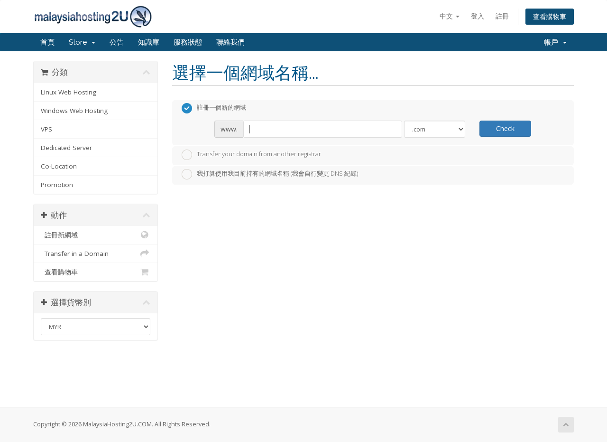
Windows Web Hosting (74, 110)
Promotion (57, 184)
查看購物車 (549, 16)
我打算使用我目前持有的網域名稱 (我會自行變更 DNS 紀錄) (277, 173)
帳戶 (553, 42)
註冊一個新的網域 (221, 107)
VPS (46, 129)
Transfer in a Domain (75, 253)
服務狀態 (188, 42)
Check (505, 128)
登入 (477, 15)
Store (80, 42)
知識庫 (148, 42)
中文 (447, 15)
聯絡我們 (230, 42)
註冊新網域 (59, 235)
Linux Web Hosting (68, 92)
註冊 (502, 15)
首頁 (47, 42)
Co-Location (59, 166)
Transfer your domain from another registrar (259, 154)
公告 (117, 42)
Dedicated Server (66, 147)
